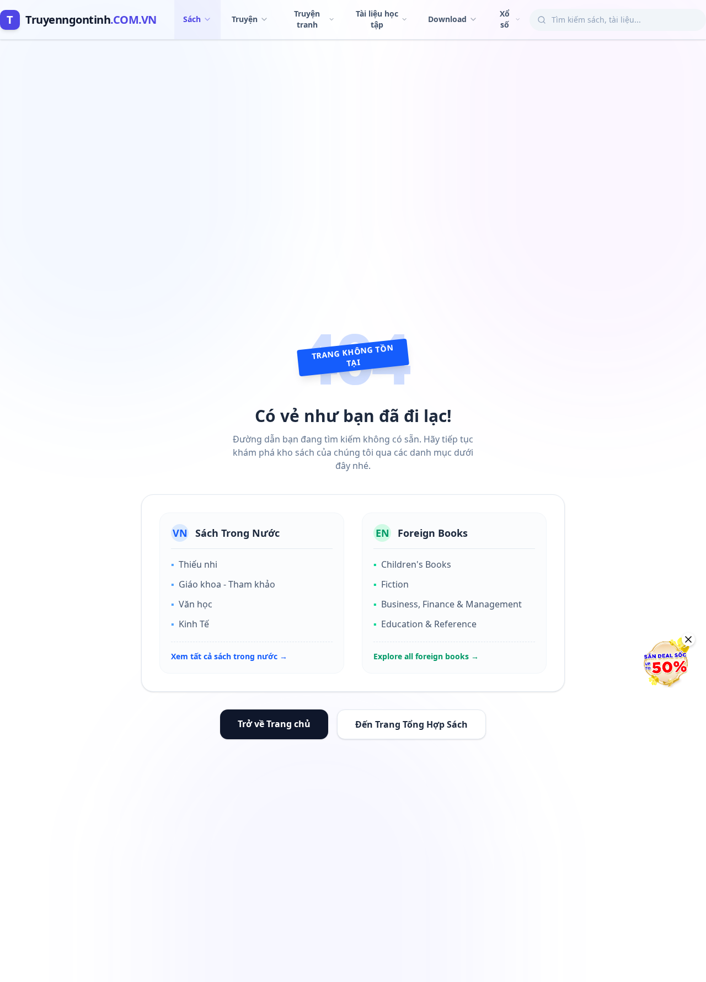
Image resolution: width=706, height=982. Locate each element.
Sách (192, 19)
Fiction (391, 584)
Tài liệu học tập (377, 19)
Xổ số (505, 19)
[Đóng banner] (688, 639)
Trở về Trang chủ (274, 724)
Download (447, 19)
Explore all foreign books (426, 656)
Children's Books (412, 564)
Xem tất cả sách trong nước (229, 656)
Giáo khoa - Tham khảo (223, 584)
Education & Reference (425, 624)
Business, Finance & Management (447, 604)
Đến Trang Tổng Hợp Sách (411, 724)
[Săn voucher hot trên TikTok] (664, 663)
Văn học (191, 604)
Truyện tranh (307, 19)
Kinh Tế (190, 624)
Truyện (245, 19)
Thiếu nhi (194, 564)
